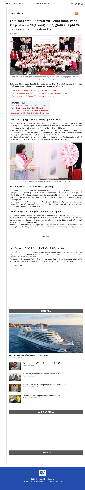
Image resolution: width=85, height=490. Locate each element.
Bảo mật (51, 481)
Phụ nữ (21, 3)
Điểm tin (20, 13)
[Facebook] (79, 4)
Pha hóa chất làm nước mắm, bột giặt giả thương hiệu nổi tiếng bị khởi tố (40, 93)
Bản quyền (59, 481)
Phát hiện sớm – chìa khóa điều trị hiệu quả (27, 108)
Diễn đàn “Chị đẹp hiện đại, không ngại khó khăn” (29, 106)
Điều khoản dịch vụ (41, 481)
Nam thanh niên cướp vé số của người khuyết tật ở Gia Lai (35, 90)
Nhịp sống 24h (13, 3)
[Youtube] (82, 4)
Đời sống (25, 398)
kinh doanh (25, 387)
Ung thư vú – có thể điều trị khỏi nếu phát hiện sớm (30, 113)
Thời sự (12, 13)
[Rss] (76, 4)
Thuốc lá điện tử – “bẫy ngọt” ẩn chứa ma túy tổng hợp (33, 96)
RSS (32, 481)
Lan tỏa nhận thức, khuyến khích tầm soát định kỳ (29, 110)
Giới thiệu (5, 3)
